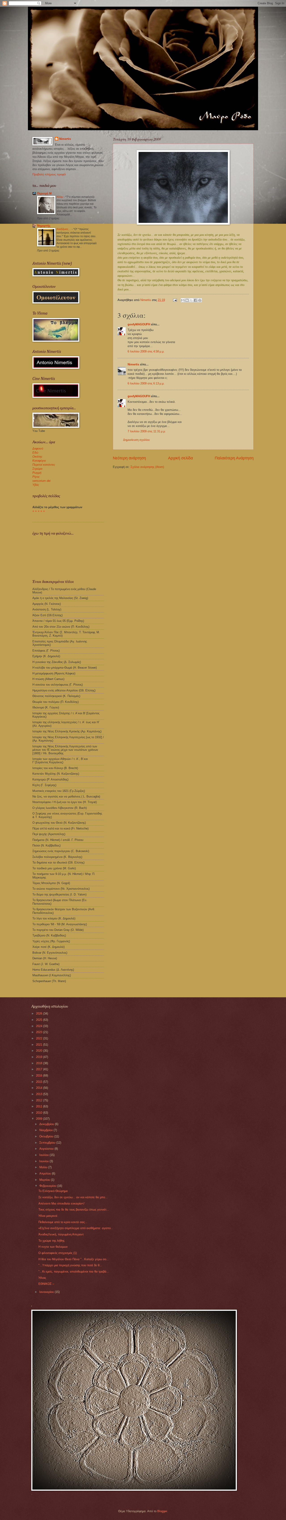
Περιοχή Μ (44, 193)
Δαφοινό (37, 448)
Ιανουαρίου (47, 1292)
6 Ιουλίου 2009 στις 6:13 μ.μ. (146, 383)
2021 (39, 1044)
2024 (39, 1026)
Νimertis (133, 364)
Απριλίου (45, 1173)
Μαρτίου (45, 1179)
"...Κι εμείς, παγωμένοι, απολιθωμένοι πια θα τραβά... (73, 1271)
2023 (39, 1032)
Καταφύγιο (39, 460)
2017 (39, 1069)
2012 (39, 1100)
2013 (39, 1094)
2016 (39, 1075)
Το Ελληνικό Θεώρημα (53, 1191)
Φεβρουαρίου (48, 1185)
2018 (39, 1063)
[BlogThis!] (187, 300)
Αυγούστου (47, 1148)
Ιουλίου (44, 1155)
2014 (39, 1087)
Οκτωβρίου (46, 1136)
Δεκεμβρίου (47, 1124)
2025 (39, 1019)
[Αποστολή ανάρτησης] (175, 300)
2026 (39, 1013)
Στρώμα (37, 468)
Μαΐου (43, 1167)
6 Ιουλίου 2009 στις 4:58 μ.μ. (146, 351)
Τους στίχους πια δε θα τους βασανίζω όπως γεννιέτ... (73, 1209)
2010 (39, 1112)
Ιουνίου (44, 1161)
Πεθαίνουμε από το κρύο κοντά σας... (62, 1222)
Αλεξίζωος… (64, 229)
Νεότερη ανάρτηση (129, 458)
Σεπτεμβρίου (47, 1142)
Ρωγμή (36, 472)
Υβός (35, 484)
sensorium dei (41, 480)
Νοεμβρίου (46, 1130)
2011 (39, 1106)
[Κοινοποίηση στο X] (191, 300)
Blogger (162, 1511)
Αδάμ (60, 196)
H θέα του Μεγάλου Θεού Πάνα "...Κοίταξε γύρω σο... (73, 1259)
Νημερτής (43, 225)
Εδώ (35, 452)
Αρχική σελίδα (180, 458)
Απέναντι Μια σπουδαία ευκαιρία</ (61, 1203)
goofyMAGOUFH (139, 324)
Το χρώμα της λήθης (51, 1240)
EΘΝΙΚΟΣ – (46, 1283)
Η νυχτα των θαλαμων (53, 1246)
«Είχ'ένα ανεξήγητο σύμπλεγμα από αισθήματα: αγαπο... (75, 1228)
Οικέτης (37, 456)
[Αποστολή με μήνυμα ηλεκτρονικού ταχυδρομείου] (183, 300)
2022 (39, 1038)
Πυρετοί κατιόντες (43, 464)
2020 (39, 1050)
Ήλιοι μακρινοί (47, 1215)
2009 (39, 1118)
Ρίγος (36, 476)
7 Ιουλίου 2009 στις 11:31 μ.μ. (147, 431)
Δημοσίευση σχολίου (136, 439)
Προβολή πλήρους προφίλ (49, 174)
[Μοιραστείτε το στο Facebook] (195, 300)
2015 (39, 1081)
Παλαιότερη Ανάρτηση (234, 458)
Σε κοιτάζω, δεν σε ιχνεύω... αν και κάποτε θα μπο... (73, 1197)
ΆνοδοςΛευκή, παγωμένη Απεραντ (61, 1234)
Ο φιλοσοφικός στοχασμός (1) (57, 1253)
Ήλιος (42, 1277)
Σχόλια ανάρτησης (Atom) (147, 467)
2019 (39, 1057)
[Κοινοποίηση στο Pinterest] (200, 300)
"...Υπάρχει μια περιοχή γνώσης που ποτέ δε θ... (70, 1265)
